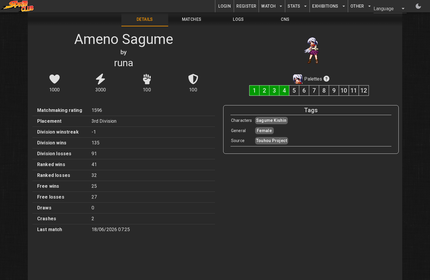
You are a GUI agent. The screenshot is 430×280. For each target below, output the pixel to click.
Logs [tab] (238, 19)
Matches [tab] (192, 19)
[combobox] (387, 8)
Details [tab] (145, 19)
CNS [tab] (285, 19)
